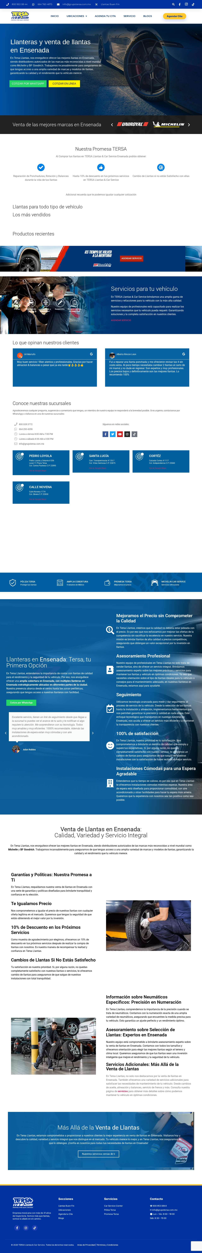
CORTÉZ (155, 456)
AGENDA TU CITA (105, 16)
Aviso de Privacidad (86, 1245)
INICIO (55, 16)
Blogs (147, 16)
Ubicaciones (64, 1210)
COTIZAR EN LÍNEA (64, 83)
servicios (123, 1091)
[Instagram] (127, 434)
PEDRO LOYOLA (40, 456)
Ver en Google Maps (37, 471)
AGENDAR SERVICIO (121, 320)
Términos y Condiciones (107, 1245)
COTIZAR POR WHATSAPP (28, 83)
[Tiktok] (134, 434)
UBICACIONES (75, 16)
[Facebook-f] (105, 434)
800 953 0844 (160, 1205)
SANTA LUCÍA (99, 456)
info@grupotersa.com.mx (164, 1210)
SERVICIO (129, 16)
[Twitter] (113, 434)
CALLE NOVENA (40, 487)
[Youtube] (120, 434)
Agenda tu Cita (65, 1214)
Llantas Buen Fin (66, 1205)
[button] (173, 4)
